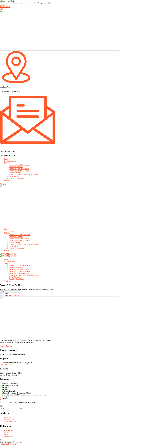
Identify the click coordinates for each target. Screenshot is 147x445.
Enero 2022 (8, 417)
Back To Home (14, 295)
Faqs (1, 9)
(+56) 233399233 (6, 364)
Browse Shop (17, 442)
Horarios (3, 155)
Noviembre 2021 (10, 421)
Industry (7, 434)
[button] (8, 444)
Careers (2, 5)
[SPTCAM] (4, 254)
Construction (8, 431)
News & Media (5, 7)
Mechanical (8, 436)
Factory (6, 432)
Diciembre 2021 (9, 419)
